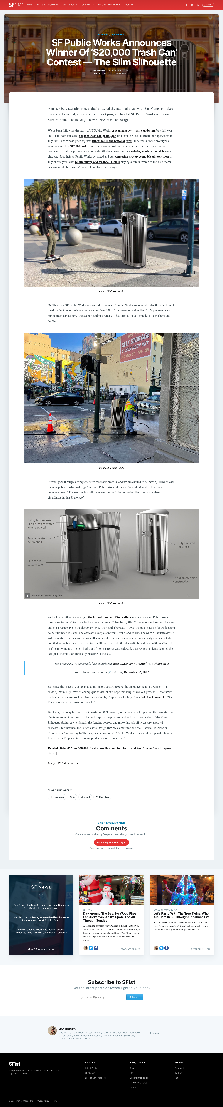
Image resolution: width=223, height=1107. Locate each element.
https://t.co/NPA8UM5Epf (130, 663)
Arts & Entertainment (110, 5)
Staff (132, 1073)
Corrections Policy (138, 1082)
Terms (54, 1101)
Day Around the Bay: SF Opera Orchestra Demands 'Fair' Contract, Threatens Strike (41, 906)
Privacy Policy (43, 1101)
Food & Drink (87, 5)
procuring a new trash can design (133, 130)
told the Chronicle (153, 697)
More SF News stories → (41, 949)
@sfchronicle (160, 663)
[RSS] (198, 5)
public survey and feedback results (97, 161)
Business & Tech (57, 5)
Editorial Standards (139, 1078)
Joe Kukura (118, 35)
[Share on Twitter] (90, 948)
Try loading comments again (111, 842)
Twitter (178, 1073)
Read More (154, 1033)
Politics (40, 5)
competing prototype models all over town (141, 156)
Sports (73, 5)
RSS (177, 1078)
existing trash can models (147, 151)
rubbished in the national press (112, 141)
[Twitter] (192, 5)
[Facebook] (186, 5)
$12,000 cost (78, 146)
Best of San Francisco (95, 1078)
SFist (14, 1064)
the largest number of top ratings (109, 617)
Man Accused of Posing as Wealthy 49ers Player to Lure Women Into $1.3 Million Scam (41, 919)
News (29, 5)
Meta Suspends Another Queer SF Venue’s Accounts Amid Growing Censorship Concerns (41, 931)
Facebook (179, 1068)
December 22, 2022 (136, 672)
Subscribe (208, 5)
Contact (130, 5)
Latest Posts (91, 1068)
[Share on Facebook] (96, 948)
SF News (103, 35)
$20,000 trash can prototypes (97, 135)
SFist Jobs (90, 1073)
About (133, 1068)
